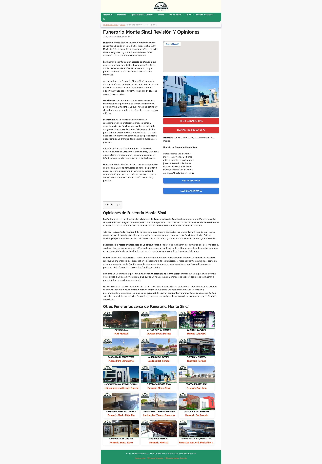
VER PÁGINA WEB (191, 180)
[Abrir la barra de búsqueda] (104, 19)
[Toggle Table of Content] (116, 205)
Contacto (208, 15)
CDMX (188, 15)
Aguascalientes (137, 15)
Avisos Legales (140, 458)
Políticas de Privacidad (155, 458)
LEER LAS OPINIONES (191, 191)
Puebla (161, 15)
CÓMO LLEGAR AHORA (191, 121)
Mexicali (122, 25)
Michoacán (121, 15)
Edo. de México (175, 15)
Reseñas (199, 15)
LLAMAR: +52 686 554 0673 (191, 130)
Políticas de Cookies (172, 458)
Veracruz (149, 15)
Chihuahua (107, 15)
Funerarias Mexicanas (110, 25)
